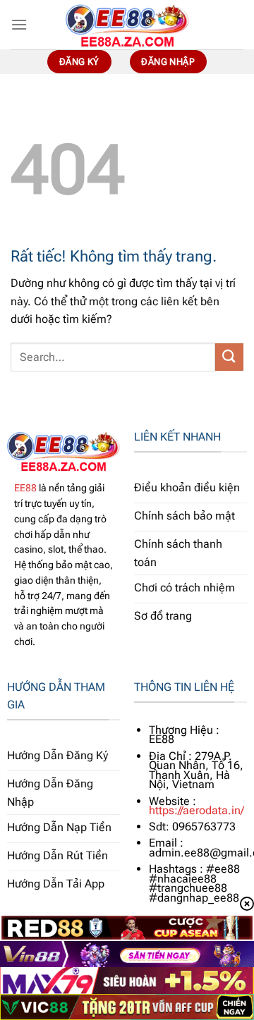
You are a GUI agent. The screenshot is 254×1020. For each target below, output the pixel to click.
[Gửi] (229, 357)
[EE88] (127, 24)
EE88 (25, 487)
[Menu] (19, 24)
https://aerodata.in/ (196, 810)
